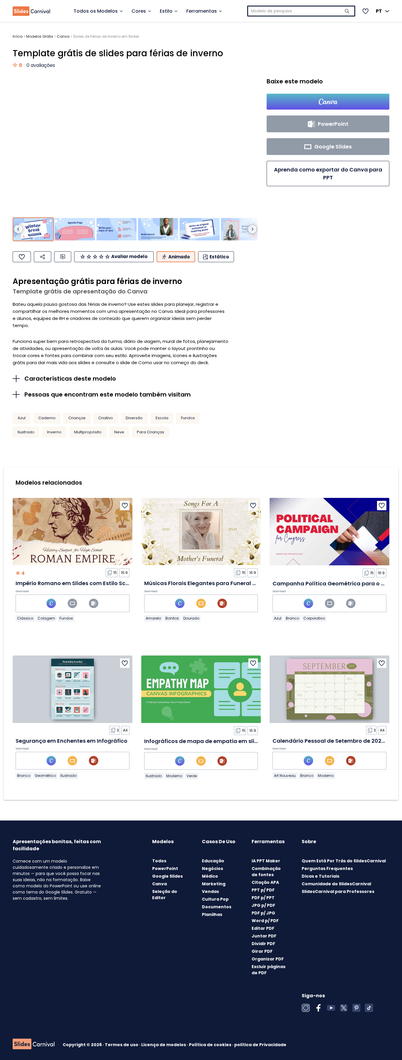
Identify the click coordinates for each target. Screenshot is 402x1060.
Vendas (210, 891)
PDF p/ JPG (263, 913)
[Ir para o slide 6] (241, 229)
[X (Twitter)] (344, 1008)
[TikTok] (369, 1008)
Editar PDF (263, 928)
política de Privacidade (260, 1045)
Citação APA (265, 882)
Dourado (191, 618)
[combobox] (301, 11)
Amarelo (153, 618)
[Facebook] (318, 1008)
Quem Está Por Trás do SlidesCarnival (344, 861)
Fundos (188, 418)
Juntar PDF (264, 936)
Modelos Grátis (39, 36)
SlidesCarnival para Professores (338, 891)
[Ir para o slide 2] (74, 229)
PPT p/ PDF (263, 890)
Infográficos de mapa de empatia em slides (204, 741)
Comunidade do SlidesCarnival (336, 884)
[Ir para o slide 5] (199, 229)
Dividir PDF (263, 944)
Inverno (54, 432)
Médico (210, 876)
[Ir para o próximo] (252, 229)
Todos (159, 861)
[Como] (22, 256)
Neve (119, 432)
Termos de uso (122, 1045)
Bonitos (172, 618)
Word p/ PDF (265, 921)
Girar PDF (262, 951)
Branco (292, 618)
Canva (63, 36)
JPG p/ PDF (263, 905)
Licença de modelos (164, 1045)
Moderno (174, 775)
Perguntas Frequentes (327, 868)
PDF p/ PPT (263, 898)
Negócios (212, 868)
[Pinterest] (356, 1008)
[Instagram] (306, 1008)
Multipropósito (88, 432)
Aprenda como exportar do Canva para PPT (328, 173)
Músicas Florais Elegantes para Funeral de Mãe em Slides (222, 583)
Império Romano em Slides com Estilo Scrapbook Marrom (93, 583)
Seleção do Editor (164, 895)
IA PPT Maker (266, 861)
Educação (213, 861)
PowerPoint (165, 868)
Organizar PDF (268, 959)
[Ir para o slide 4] (158, 229)
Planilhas (212, 914)
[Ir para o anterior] (18, 229)
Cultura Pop (215, 899)
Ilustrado (26, 432)
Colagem (46, 618)
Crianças (77, 418)
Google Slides (167, 876)
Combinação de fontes (266, 872)
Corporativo (314, 618)
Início (18, 36)
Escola (162, 418)
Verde (192, 775)
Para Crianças (150, 432)
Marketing (213, 884)
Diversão (134, 418)
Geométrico (45, 775)
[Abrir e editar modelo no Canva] (328, 102)
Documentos (216, 907)
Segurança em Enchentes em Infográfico (71, 740)
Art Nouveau (285, 775)
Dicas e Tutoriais (320, 876)
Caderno (47, 418)
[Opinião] (62, 256)
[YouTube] (331, 1008)
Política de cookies (210, 1045)
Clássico (25, 618)
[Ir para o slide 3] (116, 229)
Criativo (105, 418)
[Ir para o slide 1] (33, 229)
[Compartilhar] (42, 256)
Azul (22, 418)
